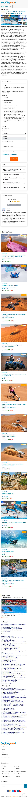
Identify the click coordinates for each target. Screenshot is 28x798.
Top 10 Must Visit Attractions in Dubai (10, 715)
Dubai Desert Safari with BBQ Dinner (10, 681)
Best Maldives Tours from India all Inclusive (12, 731)
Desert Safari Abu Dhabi (8, 659)
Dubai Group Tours (7, 707)
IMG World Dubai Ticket (8, 679)
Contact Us (18, 768)
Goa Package (22, 624)
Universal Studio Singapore (9, 640)
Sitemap (18, 776)
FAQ (3, 768)
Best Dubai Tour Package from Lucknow (9, 688)
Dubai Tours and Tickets (18, 705)
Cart (2, 6)
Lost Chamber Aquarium (8, 671)
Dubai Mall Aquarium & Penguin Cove (11, 669)
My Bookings (5, 754)
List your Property (6, 776)
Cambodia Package (7, 630)
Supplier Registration (21, 771)
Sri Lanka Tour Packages (20, 695)
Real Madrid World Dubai (8, 656)
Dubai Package (4, 624)
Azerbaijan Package (17, 628)
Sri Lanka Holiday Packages (9, 696)
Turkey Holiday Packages (8, 689)
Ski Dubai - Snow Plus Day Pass (9, 675)
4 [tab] (15, 619)
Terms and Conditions (7, 771)
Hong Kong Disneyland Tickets (7, 636)
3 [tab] (13, 619)
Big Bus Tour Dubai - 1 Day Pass (9, 660)
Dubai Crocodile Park (7, 665)
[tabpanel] (14, 608)
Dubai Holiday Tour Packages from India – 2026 (13, 701)
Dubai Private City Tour (7, 649)
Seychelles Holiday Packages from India (11, 716)
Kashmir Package (13, 624)
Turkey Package (17, 630)
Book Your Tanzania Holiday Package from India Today (15, 727)
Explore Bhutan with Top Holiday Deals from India (13, 729)
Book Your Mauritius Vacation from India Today (13, 723)
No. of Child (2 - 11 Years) (8, 146)
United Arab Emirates (15, 11)
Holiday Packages (6, 747)
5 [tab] (17, 619)
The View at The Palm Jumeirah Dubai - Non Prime (14, 664)
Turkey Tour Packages (20, 689)
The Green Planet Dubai (8, 661)
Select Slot (4, 131)
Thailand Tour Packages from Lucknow (11, 692)
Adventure (22, 11)
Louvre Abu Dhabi (22, 641)
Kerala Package (16, 627)
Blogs (3, 752)
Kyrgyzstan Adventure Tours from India (11, 719)
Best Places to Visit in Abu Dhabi (9, 713)
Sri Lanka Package (7, 626)
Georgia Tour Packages (21, 697)
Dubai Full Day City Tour (8, 653)
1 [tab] (9, 619)
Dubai (8, 11)
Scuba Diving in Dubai (7, 672)
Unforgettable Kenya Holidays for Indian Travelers (13, 720)
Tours (3, 749)
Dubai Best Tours (16, 707)
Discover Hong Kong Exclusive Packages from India (14, 732)
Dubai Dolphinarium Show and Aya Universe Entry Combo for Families (13, 614)
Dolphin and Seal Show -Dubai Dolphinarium (12, 668)
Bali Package (15, 626)
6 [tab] (19, 619)
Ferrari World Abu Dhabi (22, 677)
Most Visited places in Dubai (9, 709)
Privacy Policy (5, 773)
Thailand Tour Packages (8, 695)
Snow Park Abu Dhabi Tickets (9, 645)
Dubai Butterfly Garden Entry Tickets (10, 648)
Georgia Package (6, 627)
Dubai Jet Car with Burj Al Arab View (10, 657)
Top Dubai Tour (23, 715)
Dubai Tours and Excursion (8, 708)
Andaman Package (7, 628)
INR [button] (6, 6)
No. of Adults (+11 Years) (7, 141)
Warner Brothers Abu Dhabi (9, 677)
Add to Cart (14, 159)
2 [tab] (11, 619)
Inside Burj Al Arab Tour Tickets (9, 641)
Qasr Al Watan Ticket (18, 665)
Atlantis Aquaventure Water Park (10, 680)
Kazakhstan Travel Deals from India (10, 724)
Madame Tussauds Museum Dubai (10, 663)
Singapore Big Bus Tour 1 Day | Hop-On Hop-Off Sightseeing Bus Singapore (12, 638)
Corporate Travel (6, 757)
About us (4, 766)
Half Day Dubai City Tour (8, 683)
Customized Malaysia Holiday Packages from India (14, 717)
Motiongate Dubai (22, 675)
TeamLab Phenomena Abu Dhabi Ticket (11, 647)
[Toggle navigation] (11, 6)
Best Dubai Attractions (7, 712)
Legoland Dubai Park (7, 667)
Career (17, 766)
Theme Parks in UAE (19, 703)
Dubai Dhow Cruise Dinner (20, 712)
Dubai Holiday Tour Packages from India (11, 700)
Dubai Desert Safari (7, 705)
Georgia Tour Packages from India (10, 699)
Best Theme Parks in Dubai (18, 704)
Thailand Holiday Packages (9, 693)
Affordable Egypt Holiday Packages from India (13, 728)
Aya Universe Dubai (19, 679)
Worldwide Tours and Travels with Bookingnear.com (14, 721)
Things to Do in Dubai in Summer (10, 711)
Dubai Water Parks (7, 704)
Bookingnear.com (14, 796)
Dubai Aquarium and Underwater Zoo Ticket (12, 673)
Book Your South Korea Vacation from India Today (14, 725)
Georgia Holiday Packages (8, 697)
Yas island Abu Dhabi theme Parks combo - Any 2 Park (14, 655)
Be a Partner (19, 773)
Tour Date (4, 136)
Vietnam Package (7, 631)
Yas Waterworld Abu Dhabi (8, 676)
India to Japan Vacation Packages (10, 733)
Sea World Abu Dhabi (20, 671)
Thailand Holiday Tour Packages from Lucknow (13, 691)
